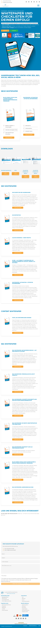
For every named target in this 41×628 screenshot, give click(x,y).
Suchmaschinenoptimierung (6, 604)
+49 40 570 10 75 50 (7, 1)
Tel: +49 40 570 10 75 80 (9, 548)
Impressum (25, 625)
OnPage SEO (4, 606)
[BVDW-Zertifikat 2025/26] (9, 35)
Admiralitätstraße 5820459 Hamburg (5, 598)
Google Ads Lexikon (25, 611)
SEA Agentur (24, 606)
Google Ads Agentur (25, 604)
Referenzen (23, 598)
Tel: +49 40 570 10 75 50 (5, 599)
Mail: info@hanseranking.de (10, 550)
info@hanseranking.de (7, 2)
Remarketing (24, 607)
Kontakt (14, 30)
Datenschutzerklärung (32, 625)
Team (23, 597)
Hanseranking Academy (25, 601)
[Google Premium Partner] (4, 35)
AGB (39, 625)
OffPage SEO (4, 607)
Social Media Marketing (25, 610)
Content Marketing (5, 610)
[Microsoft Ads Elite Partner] (18, 35)
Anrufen (5, 30)
